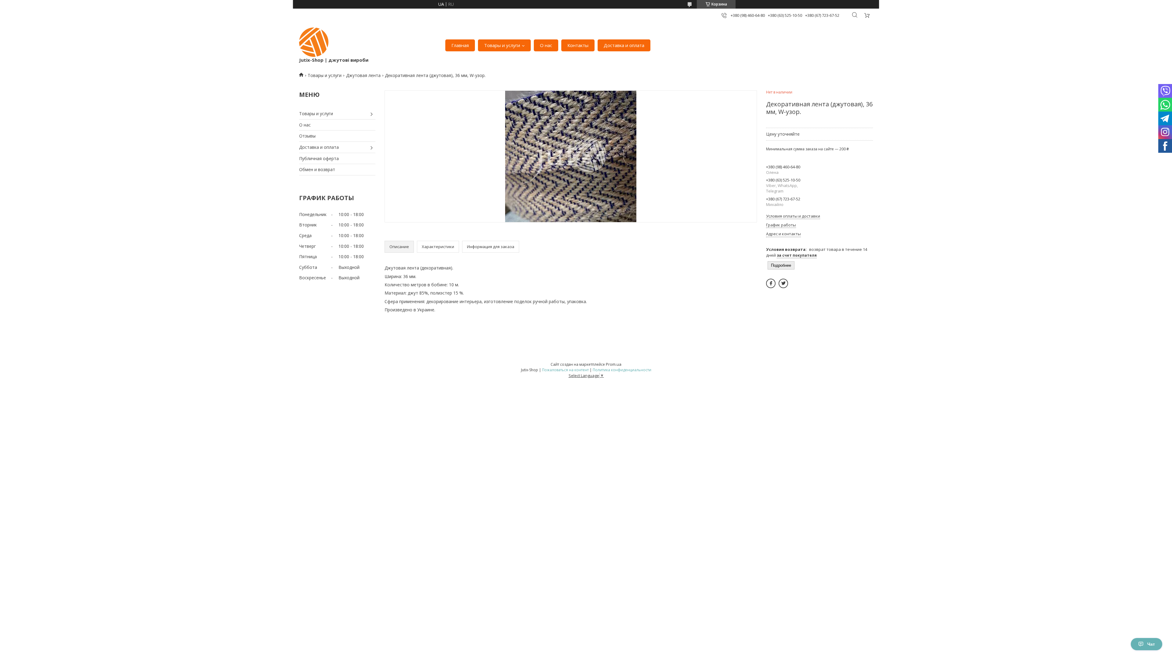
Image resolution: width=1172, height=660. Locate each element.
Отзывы (307, 136)
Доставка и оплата (624, 45)
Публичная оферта (319, 158)
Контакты (577, 45)
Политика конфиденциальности (622, 369)
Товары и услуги (502, 45)
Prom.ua (613, 364)
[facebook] (771, 283)
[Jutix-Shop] (313, 42)
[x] (783, 283)
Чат (1151, 644)
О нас (546, 45)
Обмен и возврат (317, 169)
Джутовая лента (363, 75)
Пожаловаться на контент (565, 369)
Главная (460, 45)
